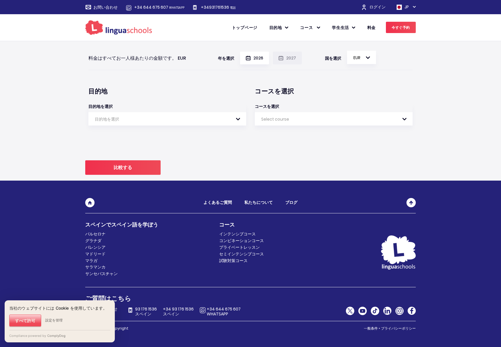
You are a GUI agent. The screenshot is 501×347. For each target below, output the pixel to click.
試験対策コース (233, 261)
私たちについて (258, 202)
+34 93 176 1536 (178, 312)
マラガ (91, 261)
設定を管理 (54, 320)
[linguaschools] (118, 27)
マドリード (95, 254)
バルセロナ (95, 234)
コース (307, 27)
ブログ (291, 202)
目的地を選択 (100, 106)
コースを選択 (267, 106)
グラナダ (93, 241)
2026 (258, 58)
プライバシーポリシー (398, 328)
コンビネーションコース (241, 241)
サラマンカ (95, 267)
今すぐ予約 (401, 27)
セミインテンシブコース (241, 254)
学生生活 (340, 27)
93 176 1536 (146, 312)
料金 (371, 27)
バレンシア (95, 247)
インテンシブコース (237, 234)
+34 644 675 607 (159, 7)
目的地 (275, 27)
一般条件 (371, 328)
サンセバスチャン (101, 274)
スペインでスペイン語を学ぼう (121, 224)
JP (406, 7)
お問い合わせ (105, 7)
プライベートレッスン (239, 247)
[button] (361, 57)
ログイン (377, 7)
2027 (291, 58)
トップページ (244, 27)
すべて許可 (25, 320)
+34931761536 (218, 7)
